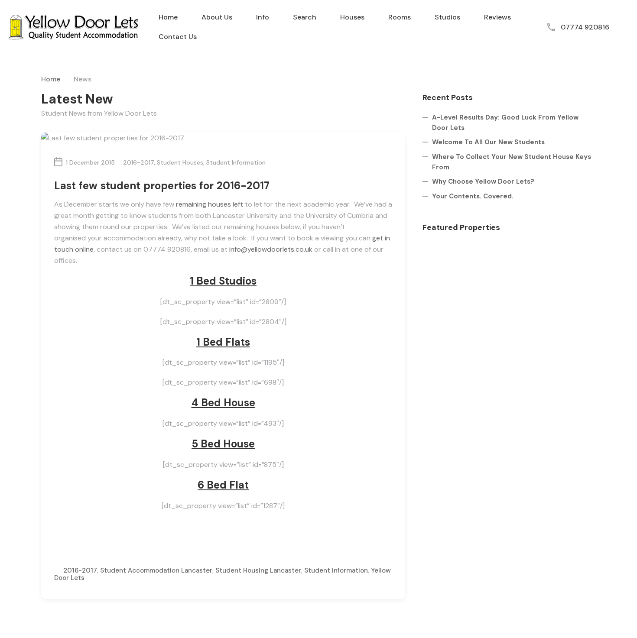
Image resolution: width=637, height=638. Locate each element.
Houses (352, 17)
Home (168, 17)
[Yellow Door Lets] (74, 26)
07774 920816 (585, 27)
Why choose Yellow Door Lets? (483, 181)
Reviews (497, 17)
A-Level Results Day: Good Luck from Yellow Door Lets (505, 122)
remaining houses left (209, 204)
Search (304, 17)
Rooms (399, 17)
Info (262, 17)
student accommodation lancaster (156, 570)
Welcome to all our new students (488, 142)
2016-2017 (138, 162)
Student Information (236, 162)
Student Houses (180, 162)
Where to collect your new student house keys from (511, 162)
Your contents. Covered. (473, 196)
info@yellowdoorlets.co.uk (270, 249)
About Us (217, 17)
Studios (447, 17)
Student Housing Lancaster (258, 570)
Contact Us (178, 36)
